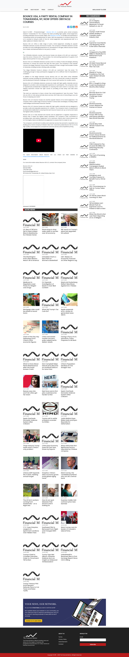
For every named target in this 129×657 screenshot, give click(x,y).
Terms (60, 637)
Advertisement (63, 642)
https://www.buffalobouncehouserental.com (36, 156)
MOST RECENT (35, 9)
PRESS (43, 9)
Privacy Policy (63, 639)
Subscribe (93, 644)
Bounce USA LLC (51, 32)
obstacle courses (55, 35)
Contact (61, 644)
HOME (26, 9)
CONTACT (51, 9)
